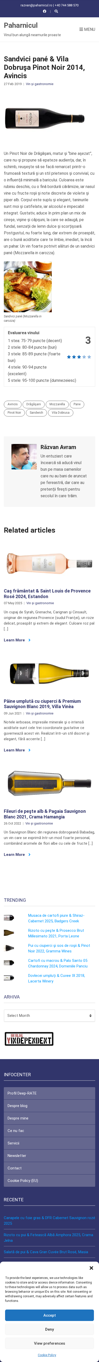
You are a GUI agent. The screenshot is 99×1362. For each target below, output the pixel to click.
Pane (77, 404)
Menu (89, 29)
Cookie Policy (47, 1355)
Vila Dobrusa (61, 412)
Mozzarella (57, 404)
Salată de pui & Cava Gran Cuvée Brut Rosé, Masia (46, 1252)
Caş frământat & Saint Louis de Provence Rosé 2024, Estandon (47, 593)
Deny (49, 1329)
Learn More (15, 640)
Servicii (13, 1143)
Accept (49, 1315)
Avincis (13, 404)
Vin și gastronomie (39, 84)
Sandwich (36, 412)
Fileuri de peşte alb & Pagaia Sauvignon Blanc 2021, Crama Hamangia (45, 813)
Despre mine (18, 1118)
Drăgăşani (33, 404)
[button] (91, 1268)
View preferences (49, 1343)
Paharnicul (21, 25)
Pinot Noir (14, 412)
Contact (15, 1168)
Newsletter (17, 1155)
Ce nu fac (16, 1130)
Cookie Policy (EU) (23, 1180)
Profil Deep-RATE (22, 1093)
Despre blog (17, 1105)
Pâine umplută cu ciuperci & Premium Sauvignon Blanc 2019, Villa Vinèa (42, 703)
